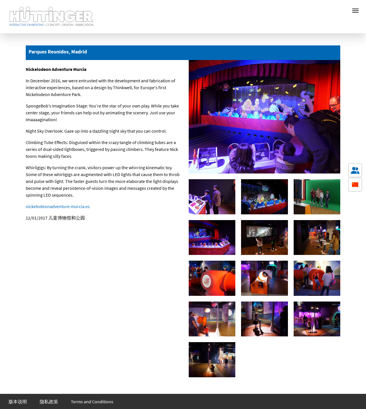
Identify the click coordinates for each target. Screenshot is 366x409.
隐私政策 (49, 401)
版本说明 (18, 401)
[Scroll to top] (355, 396)
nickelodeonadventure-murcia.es (58, 206)
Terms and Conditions (92, 401)
